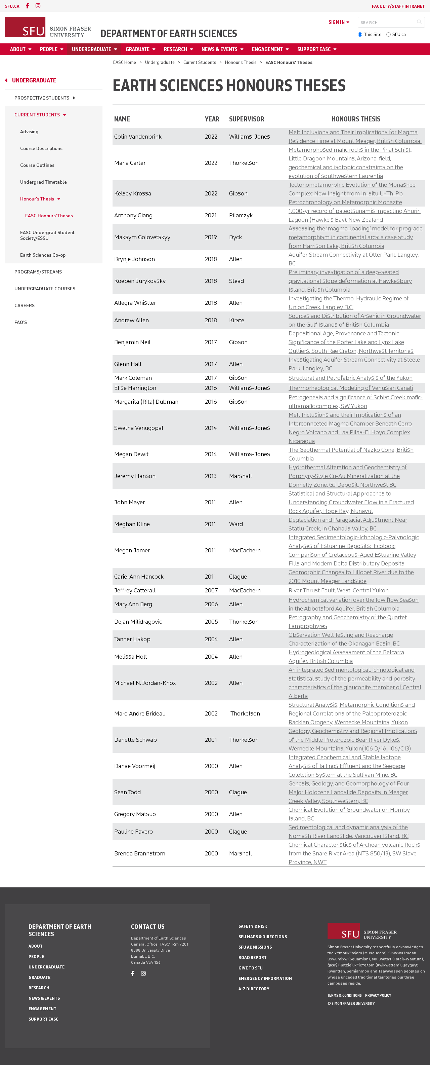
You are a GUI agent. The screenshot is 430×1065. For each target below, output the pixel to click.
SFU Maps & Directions (263, 937)
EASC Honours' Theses (49, 216)
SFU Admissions (255, 947)
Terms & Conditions (345, 995)
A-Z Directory (254, 989)
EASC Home (124, 62)
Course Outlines (37, 165)
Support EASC (314, 49)
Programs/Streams (38, 272)
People (48, 49)
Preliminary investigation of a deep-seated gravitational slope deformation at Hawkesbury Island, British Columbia (350, 280)
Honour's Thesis (241, 62)
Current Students (199, 62)
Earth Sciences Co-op (43, 255)
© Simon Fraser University (351, 1003)
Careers (24, 305)
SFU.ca (399, 34)
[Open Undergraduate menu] (117, 49)
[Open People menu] (63, 49)
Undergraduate (91, 49)
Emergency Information (265, 978)
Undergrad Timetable (43, 182)
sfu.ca (12, 6)
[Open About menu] (31, 49)
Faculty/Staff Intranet (398, 6)
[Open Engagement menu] (288, 49)
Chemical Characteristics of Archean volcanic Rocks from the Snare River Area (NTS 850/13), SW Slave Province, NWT (354, 853)
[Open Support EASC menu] (336, 49)
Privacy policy (378, 995)
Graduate (137, 49)
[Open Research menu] (192, 49)
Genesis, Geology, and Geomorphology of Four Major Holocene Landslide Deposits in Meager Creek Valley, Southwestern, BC (349, 792)
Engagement (267, 49)
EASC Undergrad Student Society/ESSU (47, 235)
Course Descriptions (41, 148)
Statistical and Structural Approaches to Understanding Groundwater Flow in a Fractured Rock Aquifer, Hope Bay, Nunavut (351, 502)
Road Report (253, 957)
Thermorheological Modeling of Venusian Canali (351, 388)
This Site (373, 34)
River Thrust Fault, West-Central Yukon (339, 590)
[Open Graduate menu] (155, 49)
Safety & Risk (253, 926)
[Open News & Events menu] (243, 49)
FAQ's (20, 322)
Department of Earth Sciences (168, 33)
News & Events (220, 49)
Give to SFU (251, 968)
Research (175, 49)
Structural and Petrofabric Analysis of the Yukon (351, 377)
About (18, 49)
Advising (29, 132)
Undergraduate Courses (44, 289)
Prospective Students (41, 98)
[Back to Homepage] (48, 27)
